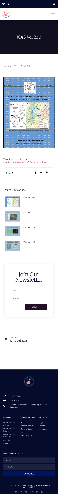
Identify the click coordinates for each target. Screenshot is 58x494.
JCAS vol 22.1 (29, 227)
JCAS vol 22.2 (29, 212)
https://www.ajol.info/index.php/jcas (27, 162)
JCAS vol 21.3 (29, 242)
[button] (54, 4)
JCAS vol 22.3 (29, 197)
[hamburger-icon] (53, 14)
